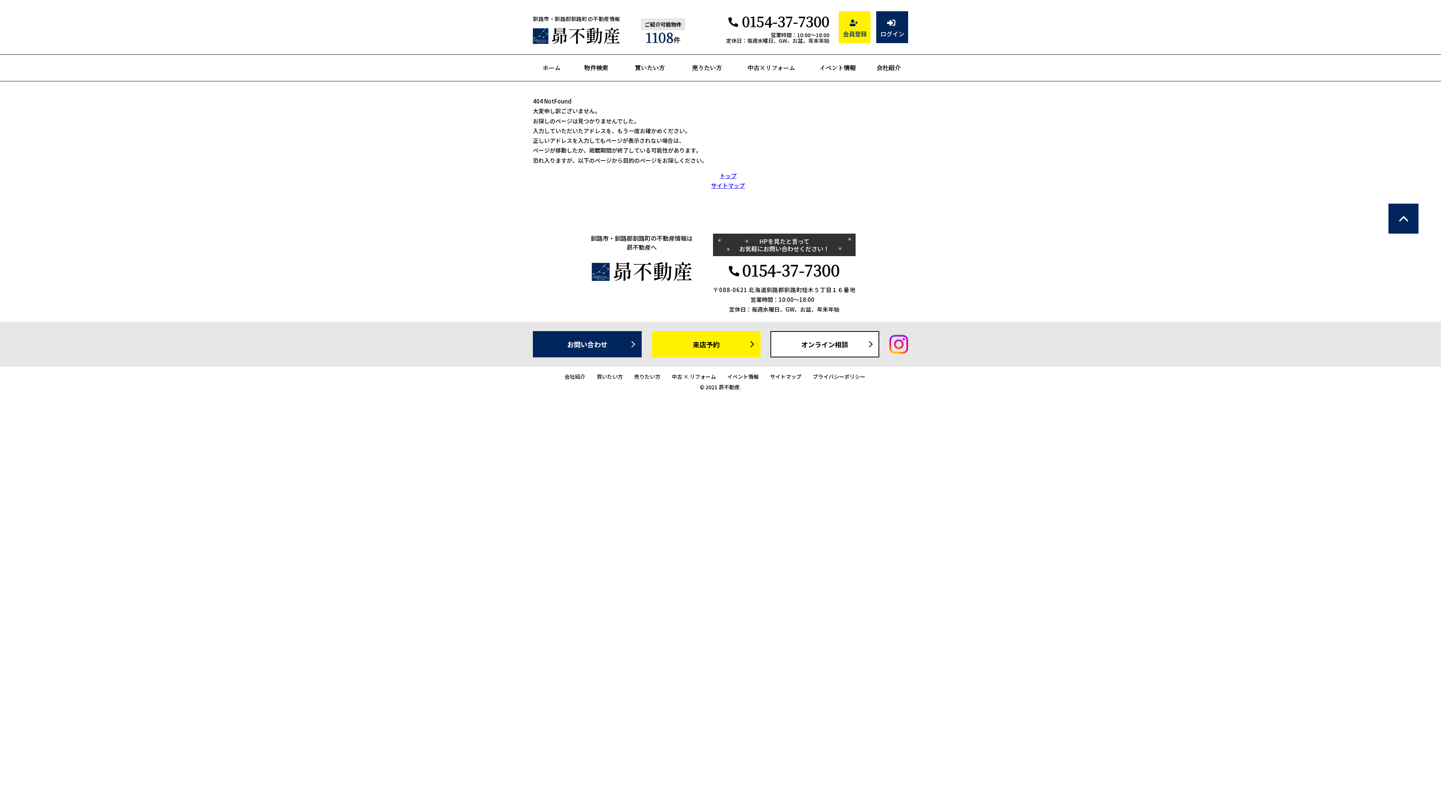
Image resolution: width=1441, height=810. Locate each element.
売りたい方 (707, 67)
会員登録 (855, 33)
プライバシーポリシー (839, 377)
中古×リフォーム (771, 67)
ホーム (552, 67)
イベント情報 (838, 67)
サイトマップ (728, 185)
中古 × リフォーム (694, 377)
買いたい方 (650, 67)
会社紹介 (889, 67)
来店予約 (706, 344)
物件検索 (596, 67)
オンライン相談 (824, 344)
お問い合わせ (587, 344)
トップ (728, 176)
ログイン (892, 33)
